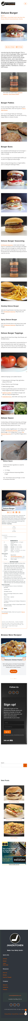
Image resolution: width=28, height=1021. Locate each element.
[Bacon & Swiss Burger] (14, 793)
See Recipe (13, 671)
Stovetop (21, 19)
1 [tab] (11, 678)
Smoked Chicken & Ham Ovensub (14, 819)
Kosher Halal (17, 17)
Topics (4, 963)
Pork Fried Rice (14, 837)
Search (2, 762)
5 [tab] (16, 678)
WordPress (18, 1019)
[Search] (25, 765)
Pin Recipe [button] (19, 47)
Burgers (5, 17)
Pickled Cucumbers (6, 392)
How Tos (5, 972)
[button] (19, 512)
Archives (5, 958)
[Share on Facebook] (16, 512)
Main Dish (22, 17)
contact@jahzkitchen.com (15, 995)
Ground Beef (10, 17)
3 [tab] (13, 678)
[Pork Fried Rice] (14, 829)
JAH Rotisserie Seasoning (7, 245)
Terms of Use (15, 1014)
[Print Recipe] (13, 512)
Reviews (5, 975)
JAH (3, 15)
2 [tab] (12, 678)
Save (10, 512)
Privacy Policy (8, 1014)
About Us (5, 985)
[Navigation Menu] (25, 4)
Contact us (5, 987)
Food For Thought (7, 977)
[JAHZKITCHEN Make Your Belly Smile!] (8, 3)
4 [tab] (15, 678)
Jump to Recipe (10, 47)
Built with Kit (8, 740)
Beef (2, 17)
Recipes (3, 19)
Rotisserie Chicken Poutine (13, 660)
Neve (8, 1019)
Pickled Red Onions (6, 396)
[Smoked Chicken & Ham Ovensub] (14, 811)
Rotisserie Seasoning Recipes (11, 19)
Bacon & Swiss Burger (14, 802)
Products (5, 989)
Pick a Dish (5, 965)
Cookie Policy (22, 1014)
